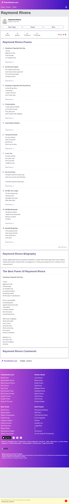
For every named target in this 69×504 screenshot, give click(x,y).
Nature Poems (39, 393)
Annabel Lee (38, 423)
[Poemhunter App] (6, 437)
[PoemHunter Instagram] (21, 438)
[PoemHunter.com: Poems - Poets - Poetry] (9, 2)
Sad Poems (38, 385)
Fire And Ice (38, 431)
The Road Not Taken (41, 415)
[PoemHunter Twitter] (17, 438)
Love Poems (38, 378)
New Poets (4, 388)
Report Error (54, 441)
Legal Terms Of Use (47, 443)
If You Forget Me (39, 418)
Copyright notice (12, 441)
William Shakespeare (8, 415)
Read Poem (8, 62)
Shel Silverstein (6, 425)
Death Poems (38, 383)
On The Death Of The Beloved (44, 433)
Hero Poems (38, 399)
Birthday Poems (39, 388)
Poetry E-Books (39, 401)
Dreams (37, 420)
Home (3, 7)
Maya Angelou (5, 412)
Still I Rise (37, 412)
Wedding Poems (39, 391)
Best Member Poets (7, 391)
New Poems (5, 385)
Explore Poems (6, 396)
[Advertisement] (27, 485)
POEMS (22, 361)
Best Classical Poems (8, 383)
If (34, 428)
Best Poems (5, 378)
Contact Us (42, 441)
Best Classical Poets (7, 393)
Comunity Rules (27, 443)
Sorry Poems (38, 396)
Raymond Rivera (14, 20)
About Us (3, 441)
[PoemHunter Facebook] (14, 438)
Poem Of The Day (6, 401)
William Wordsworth (7, 433)
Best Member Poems (7, 380)
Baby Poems (38, 380)
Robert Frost (5, 410)
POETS (29, 361)
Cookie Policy (22, 441)
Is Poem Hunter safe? (15, 443)
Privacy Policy (37, 443)
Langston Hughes (6, 420)
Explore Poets (5, 399)
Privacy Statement (33, 441)
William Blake (5, 428)
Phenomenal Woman (41, 410)
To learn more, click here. (7, 501)
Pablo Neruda (5, 418)
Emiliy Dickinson (6, 423)
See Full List (61, 247)
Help (48, 441)
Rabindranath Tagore (7, 431)
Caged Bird (38, 425)
